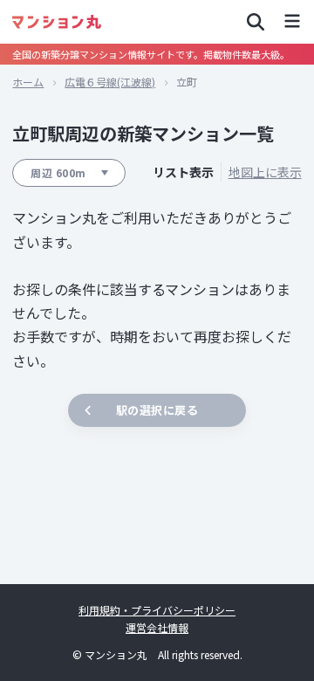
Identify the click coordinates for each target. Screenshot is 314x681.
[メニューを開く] (292, 22)
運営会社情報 (157, 627)
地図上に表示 (265, 172)
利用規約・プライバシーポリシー (157, 609)
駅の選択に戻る (157, 410)
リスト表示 (183, 172)
